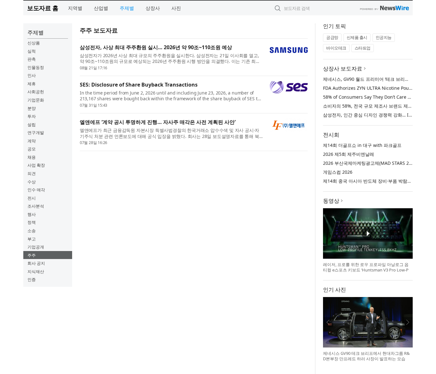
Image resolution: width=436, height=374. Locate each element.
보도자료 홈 (42, 8)
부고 (31, 239)
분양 (31, 108)
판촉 (31, 59)
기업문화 (35, 100)
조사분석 (35, 206)
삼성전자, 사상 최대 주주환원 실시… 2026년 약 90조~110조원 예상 (156, 47)
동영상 (331, 200)
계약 (31, 141)
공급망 (332, 37)
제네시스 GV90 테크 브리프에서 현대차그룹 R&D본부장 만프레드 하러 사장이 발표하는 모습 (366, 356)
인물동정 (35, 67)
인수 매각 (36, 190)
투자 (31, 116)
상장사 (153, 8)
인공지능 (384, 37)
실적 (31, 51)
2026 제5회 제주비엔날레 (348, 154)
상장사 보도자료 (342, 68)
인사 (31, 75)
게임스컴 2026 (337, 172)
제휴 (31, 84)
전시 (31, 198)
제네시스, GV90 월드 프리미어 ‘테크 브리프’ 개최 (371, 79)
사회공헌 (35, 92)
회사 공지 (36, 263)
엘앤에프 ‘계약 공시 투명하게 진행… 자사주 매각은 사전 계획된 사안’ (158, 122)
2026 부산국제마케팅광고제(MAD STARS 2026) (370, 163)
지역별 (75, 8)
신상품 (33, 43)
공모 (31, 149)
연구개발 (35, 132)
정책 (31, 222)
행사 (31, 214)
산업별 (101, 8)
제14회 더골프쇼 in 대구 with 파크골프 (362, 145)
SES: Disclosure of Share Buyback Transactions (139, 84)
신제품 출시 (357, 37)
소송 (31, 230)
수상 (31, 182)
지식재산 (35, 271)
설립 (31, 124)
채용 (31, 157)
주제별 (127, 8)
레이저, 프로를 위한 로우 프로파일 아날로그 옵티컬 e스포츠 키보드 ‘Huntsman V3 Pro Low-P (366, 267)
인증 (31, 279)
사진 (176, 8)
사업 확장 (36, 165)
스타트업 (363, 48)
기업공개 (35, 247)
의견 (31, 173)
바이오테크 (336, 48)
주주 (31, 255)
